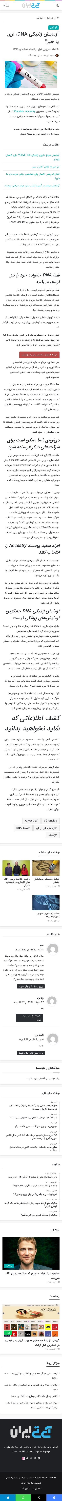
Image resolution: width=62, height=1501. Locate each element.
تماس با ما (25, 1488)
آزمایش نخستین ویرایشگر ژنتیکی (47, 880)
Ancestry (30, 111)
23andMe (19, 111)
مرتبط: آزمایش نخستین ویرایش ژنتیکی (39, 355)
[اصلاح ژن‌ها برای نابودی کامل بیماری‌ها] (46, 902)
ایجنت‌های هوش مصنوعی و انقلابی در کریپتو (35, 1373)
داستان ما (37, 1488)
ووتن (40, 997)
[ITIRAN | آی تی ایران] (31, 5)
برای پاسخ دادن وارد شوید (31, 986)
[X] (35, 1458)
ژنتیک (52, 835)
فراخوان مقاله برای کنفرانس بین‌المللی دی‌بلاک (35, 1385)
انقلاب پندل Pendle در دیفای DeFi (39, 1396)
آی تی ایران (51, 18)
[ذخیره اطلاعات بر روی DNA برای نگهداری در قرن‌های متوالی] (16, 868)
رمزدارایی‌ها (53, 1363)
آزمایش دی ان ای (45, 828)
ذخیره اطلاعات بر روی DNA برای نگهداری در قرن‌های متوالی (17, 882)
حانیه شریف (49, 55)
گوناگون (39, 18)
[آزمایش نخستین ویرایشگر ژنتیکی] (46, 868)
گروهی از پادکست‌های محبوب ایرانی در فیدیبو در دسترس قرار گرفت (32, 1342)
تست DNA (22, 828)
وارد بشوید (32, 1078)
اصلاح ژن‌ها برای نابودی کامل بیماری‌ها (48, 915)
